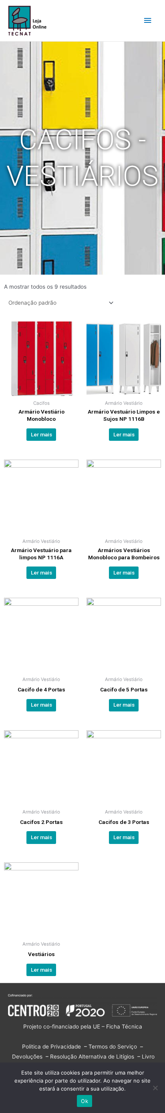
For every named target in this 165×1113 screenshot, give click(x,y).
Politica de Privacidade (51, 1046)
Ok (84, 1101)
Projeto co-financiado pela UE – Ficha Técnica (82, 1026)
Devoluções (27, 1056)
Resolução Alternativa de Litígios (92, 1056)
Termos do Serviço (113, 1046)
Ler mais (41, 434)
